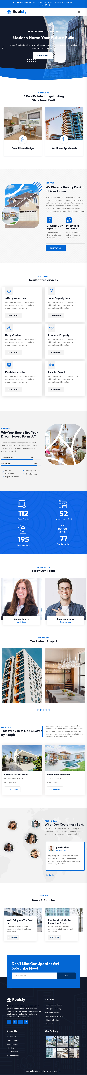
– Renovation (50, 1024)
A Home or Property (58, 335)
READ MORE (13, 315)
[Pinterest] (49, 5)
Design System (13, 335)
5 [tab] (49, 710)
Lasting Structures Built (64, 148)
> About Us (11, 1037)
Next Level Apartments (23, 148)
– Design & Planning (53, 1008)
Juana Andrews (66, 619)
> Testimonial (12, 1052)
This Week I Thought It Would (60, 921)
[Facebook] (40, 5)
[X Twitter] (43, 5)
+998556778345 (46, 2)
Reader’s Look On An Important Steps (18, 921)
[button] (84, 48)
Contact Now (12, 789)
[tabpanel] (22, 675)
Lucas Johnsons (22, 619)
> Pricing (10, 1048)
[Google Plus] (15, 1022)
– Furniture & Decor (52, 1012)
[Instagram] (46, 5)
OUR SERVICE (42, 56)
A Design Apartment (16, 298)
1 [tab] (38, 710)
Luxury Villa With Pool (16, 774)
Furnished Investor (15, 372)
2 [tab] (40, 710)
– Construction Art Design (55, 1016)
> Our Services (12, 1044)
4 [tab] (46, 710)
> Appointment (13, 1055)
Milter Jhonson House (58, 774)
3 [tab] (43, 710)
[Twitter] (20, 1022)
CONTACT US (55, 248)
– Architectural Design (53, 1005)
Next (83, 134)
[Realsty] (17, 12)
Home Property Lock (59, 298)
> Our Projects (12, 1040)
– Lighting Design (52, 1020)
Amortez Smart (56, 372)
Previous (3, 134)
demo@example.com (64, 2)
